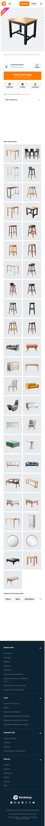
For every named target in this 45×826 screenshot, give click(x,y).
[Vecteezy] (3, 3)
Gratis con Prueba (22, 75)
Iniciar (34, 4)
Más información (11, 100)
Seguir (37, 67)
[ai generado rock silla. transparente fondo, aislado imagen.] (13, 657)
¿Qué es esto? (26, 94)
